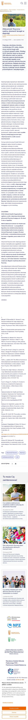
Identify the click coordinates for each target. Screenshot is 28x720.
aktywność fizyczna (11, 453)
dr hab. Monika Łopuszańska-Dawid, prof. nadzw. (13, 36)
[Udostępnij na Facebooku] (12, 463)
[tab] (14, 306)
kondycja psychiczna (7, 457)
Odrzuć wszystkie (14, 716)
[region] (14, 700)
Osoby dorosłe (20, 9)
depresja (22, 453)
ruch (17, 457)
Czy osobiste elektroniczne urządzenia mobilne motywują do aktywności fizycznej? (13, 505)
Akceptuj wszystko (14, 708)
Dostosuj (14, 712)
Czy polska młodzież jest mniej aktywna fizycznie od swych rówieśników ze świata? (12, 591)
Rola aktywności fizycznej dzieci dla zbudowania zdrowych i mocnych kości (13, 547)
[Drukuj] (15, 463)
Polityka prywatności (8, 702)
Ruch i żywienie (12, 9)
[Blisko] (25, 682)
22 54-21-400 (20, 680)
